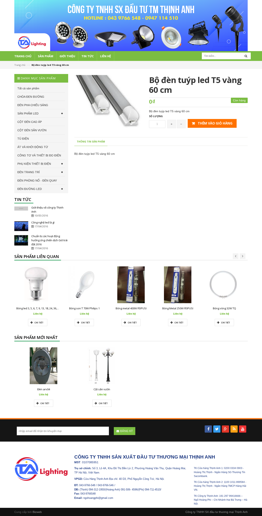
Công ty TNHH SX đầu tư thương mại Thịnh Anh (216, 512)
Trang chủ (19, 64)
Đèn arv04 (43, 389)
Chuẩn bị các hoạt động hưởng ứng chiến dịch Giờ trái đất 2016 (49, 240)
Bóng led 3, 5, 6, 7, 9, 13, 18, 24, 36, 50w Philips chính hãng (51, 308)
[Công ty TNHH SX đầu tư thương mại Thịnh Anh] (41, 468)
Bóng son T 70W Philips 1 (84, 308)
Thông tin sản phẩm (91, 141)
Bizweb (37, 512)
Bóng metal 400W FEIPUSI (131, 308)
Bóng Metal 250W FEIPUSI (177, 308)
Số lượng (156, 116)
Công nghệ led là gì (42, 222)
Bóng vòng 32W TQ (224, 308)
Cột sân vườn (102, 389)
